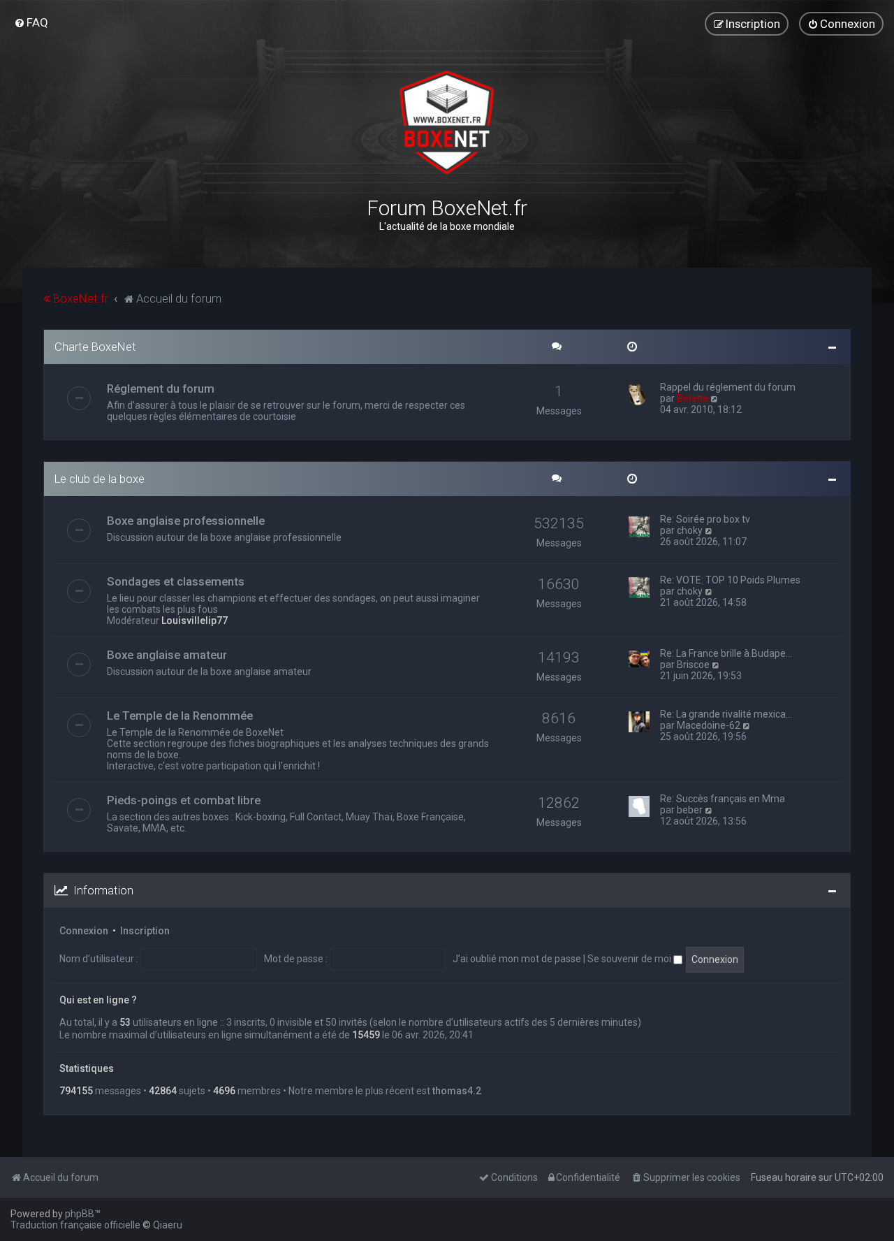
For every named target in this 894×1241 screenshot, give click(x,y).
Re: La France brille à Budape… (726, 653)
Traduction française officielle (75, 1225)
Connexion (83, 930)
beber (690, 809)
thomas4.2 (456, 1090)
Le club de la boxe (99, 479)
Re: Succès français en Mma (722, 798)
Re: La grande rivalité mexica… (726, 714)
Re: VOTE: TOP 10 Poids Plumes (730, 580)
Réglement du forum (160, 388)
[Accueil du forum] (446, 122)
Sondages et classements (175, 581)
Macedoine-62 (708, 725)
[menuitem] (31, 22)
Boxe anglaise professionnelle (186, 521)
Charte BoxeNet (95, 347)
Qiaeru (167, 1225)
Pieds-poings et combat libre (184, 800)
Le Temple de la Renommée (180, 716)
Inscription (145, 930)
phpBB (79, 1213)
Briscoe (693, 664)
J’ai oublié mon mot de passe (517, 958)
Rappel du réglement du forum (728, 387)
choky (690, 530)
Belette (692, 398)
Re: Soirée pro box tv (705, 519)
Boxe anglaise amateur (167, 655)
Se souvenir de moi (630, 958)
